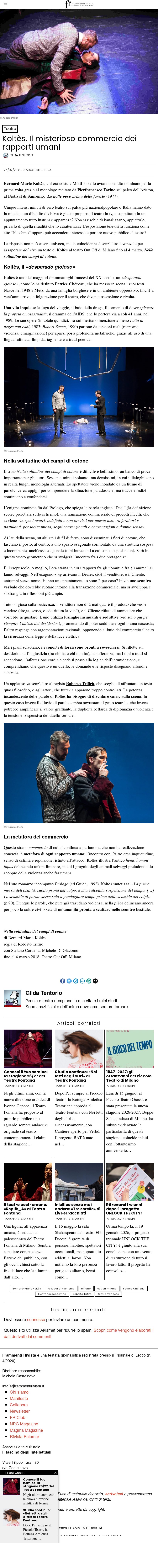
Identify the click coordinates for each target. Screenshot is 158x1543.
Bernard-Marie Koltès (27, 1288)
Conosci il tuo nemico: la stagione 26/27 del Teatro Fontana (26, 1076)
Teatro (10, 128)
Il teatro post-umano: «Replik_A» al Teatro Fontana (25, 1209)
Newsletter (20, 1411)
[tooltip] (62, 980)
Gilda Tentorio (21, 155)
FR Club (17, 1417)
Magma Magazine (26, 1430)
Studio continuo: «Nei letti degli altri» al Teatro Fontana (76, 1076)
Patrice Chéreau (134, 1288)
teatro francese (108, 1294)
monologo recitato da (77, 189)
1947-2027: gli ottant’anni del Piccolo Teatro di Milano (128, 1076)
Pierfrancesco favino (52, 1294)
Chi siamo (19, 1392)
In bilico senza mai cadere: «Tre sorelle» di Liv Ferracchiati (77, 1209)
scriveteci (114, 1493)
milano (86, 1288)
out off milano (107, 1288)
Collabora (19, 1404)
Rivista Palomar (24, 1436)
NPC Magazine (24, 1424)
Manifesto (19, 1398)
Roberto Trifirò (82, 1294)
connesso (36, 1319)
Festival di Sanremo (61, 1288)
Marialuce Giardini (19, 1086)
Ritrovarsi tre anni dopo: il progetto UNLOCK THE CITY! (124, 1209)
